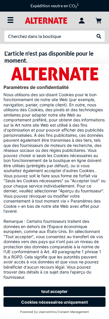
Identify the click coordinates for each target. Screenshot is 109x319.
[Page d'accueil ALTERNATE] (46, 20)
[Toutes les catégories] (10, 20)
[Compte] (82, 20)
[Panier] (98, 20)
